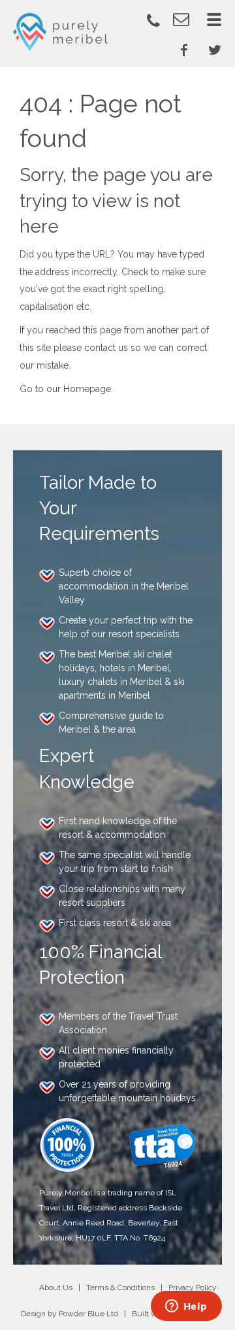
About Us (55, 1287)
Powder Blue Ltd (88, 1313)
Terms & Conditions (120, 1287)
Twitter (214, 49)
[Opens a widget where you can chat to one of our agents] (186, 1307)
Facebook (184, 49)
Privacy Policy (192, 1287)
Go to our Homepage (65, 389)
